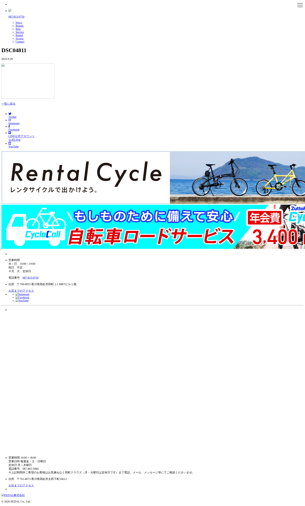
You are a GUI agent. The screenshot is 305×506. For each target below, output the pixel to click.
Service (20, 32)
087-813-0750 (30, 277)
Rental (19, 35)
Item (18, 28)
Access (19, 38)
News (19, 22)
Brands (19, 25)
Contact (20, 41)
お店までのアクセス (21, 290)
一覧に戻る (8, 103)
